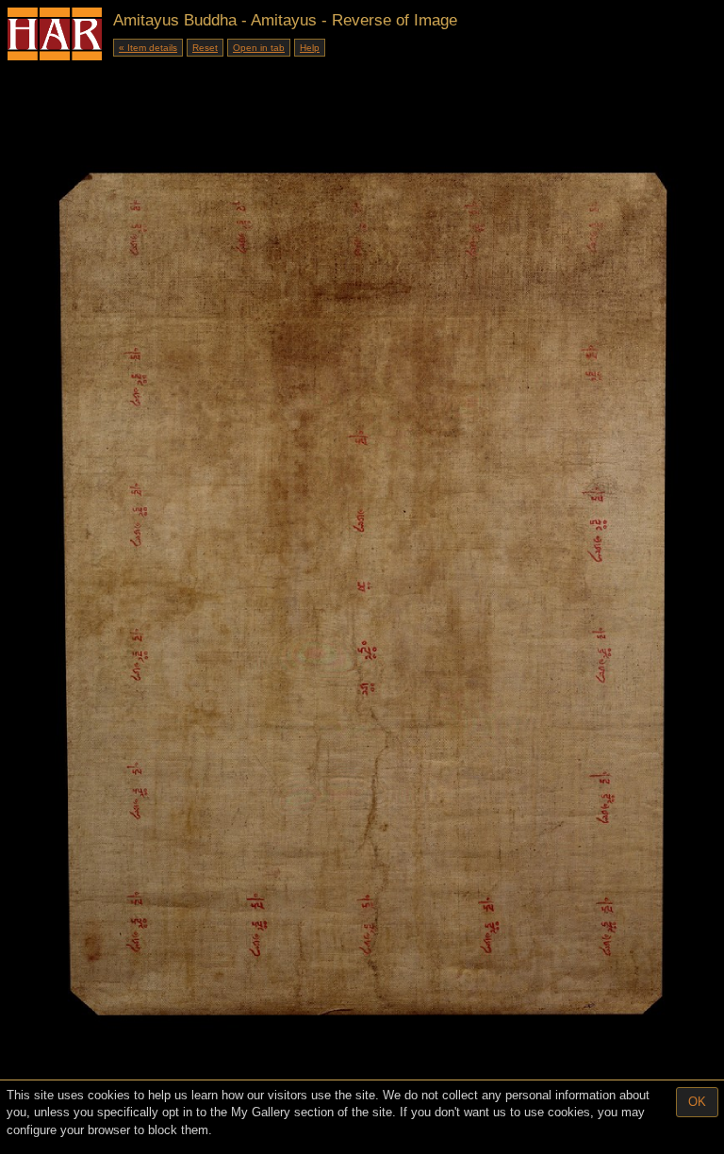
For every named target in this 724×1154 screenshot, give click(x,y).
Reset (205, 47)
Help (310, 47)
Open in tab (259, 47)
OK (697, 1102)
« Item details (148, 47)
